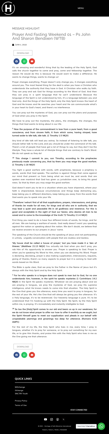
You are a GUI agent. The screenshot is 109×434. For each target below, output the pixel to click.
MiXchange (20, 387)
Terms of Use (21, 405)
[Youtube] (45, 419)
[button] (17, 61)
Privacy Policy (21, 400)
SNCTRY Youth (21, 393)
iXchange (19, 390)
